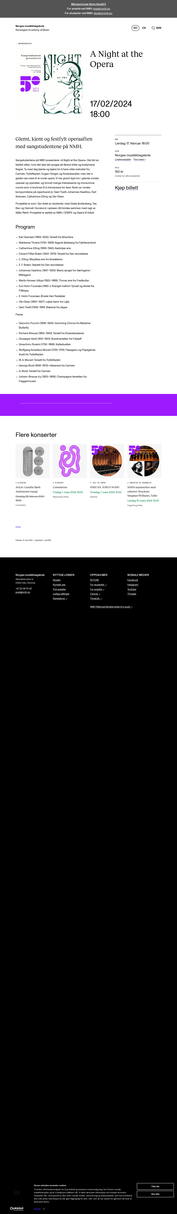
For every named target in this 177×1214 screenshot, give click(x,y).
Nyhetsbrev (59, 598)
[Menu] (167, 28)
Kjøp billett (126, 187)
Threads (131, 594)
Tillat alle (155, 1186)
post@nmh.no (23, 592)
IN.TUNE (94, 580)
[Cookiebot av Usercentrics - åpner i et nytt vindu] (16, 1209)
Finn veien (139, 159)
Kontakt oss (59, 585)
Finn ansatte (59, 589)
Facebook (132, 580)
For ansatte (96, 589)
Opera (18, 527)
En (144, 28)
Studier (57, 580)
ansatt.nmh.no (101, 8)
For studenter (97, 585)
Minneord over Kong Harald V (88, 4)
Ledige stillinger (61, 594)
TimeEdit (95, 598)
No (135, 28)
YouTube (131, 589)
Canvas (94, 594)
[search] (156, 28)
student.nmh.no (103, 13)
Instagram (132, 585)
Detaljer (37, 1209)
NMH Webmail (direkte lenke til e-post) (110, 607)
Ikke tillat (155, 1194)
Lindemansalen (123, 159)
